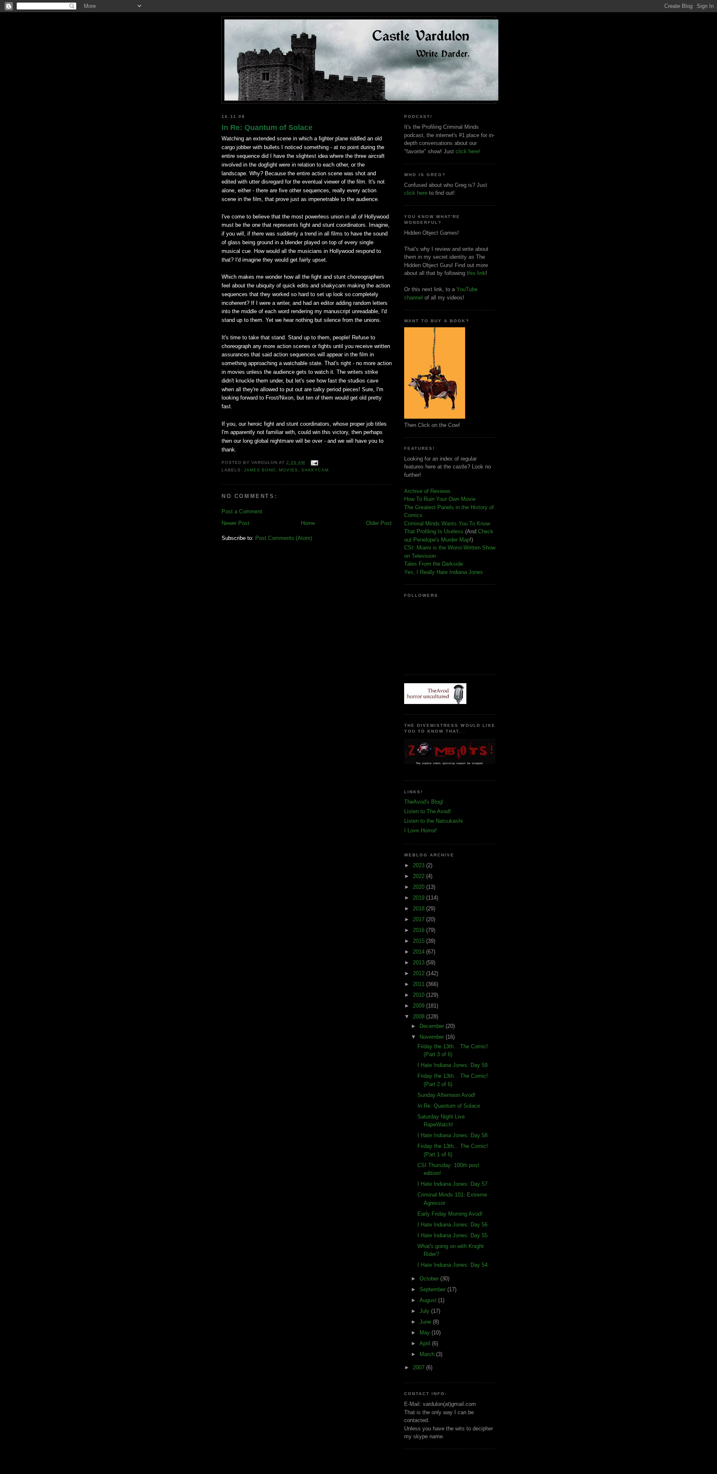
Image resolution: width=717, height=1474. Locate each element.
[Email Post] (313, 462)
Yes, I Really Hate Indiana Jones (443, 572)
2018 (419, 908)
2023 (419, 865)
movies (288, 470)
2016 (419, 930)
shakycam (314, 470)
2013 (419, 962)
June (426, 1322)
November (432, 1037)
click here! (468, 151)
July (425, 1311)
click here (415, 193)
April (425, 1343)
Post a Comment (242, 511)
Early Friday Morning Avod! (450, 1214)
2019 (419, 898)
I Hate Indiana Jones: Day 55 (452, 1235)
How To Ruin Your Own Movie (440, 499)
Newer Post (235, 523)
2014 (419, 952)
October (429, 1278)
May (425, 1332)
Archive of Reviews (427, 491)
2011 (419, 984)
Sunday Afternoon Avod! (446, 1095)
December (432, 1026)
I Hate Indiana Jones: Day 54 (452, 1265)
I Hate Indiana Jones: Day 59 (452, 1065)
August (428, 1300)
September (433, 1289)
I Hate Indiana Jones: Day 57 (452, 1184)
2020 (419, 887)
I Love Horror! (420, 830)
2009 (419, 1006)
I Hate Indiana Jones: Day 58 (452, 1135)
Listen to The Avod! (427, 811)
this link (476, 273)
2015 (419, 941)
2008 (419, 1016)
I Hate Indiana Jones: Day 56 (452, 1224)
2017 (419, 919)
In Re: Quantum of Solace (267, 127)
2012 (419, 973)
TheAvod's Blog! (424, 802)
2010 (419, 995)
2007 (419, 1367)
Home (308, 523)
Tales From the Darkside (433, 564)
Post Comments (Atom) (283, 538)
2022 (419, 876)
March (427, 1354)
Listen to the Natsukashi (433, 821)
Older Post (379, 523)
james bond (260, 470)
